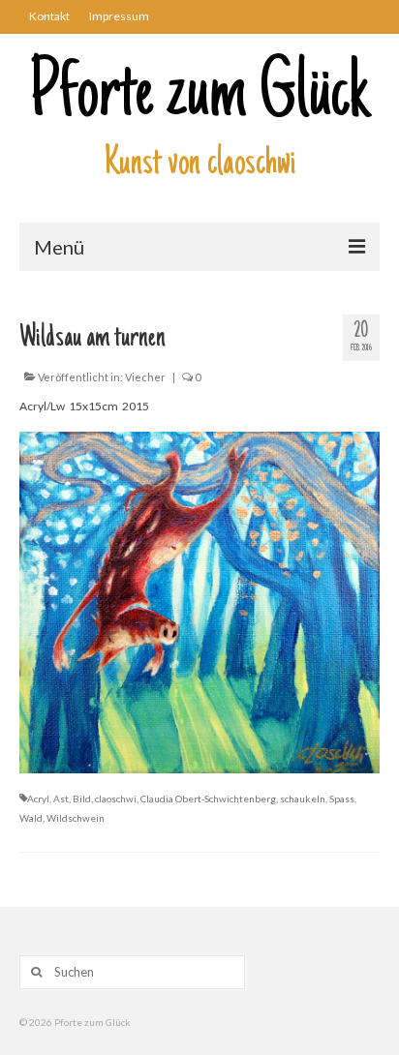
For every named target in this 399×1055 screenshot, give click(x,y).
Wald (31, 818)
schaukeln (302, 798)
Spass (341, 798)
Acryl (38, 798)
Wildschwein (75, 818)
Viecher (145, 377)
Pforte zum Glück (199, 96)
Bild (82, 798)
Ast (61, 798)
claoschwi (116, 798)
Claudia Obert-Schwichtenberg (208, 798)
